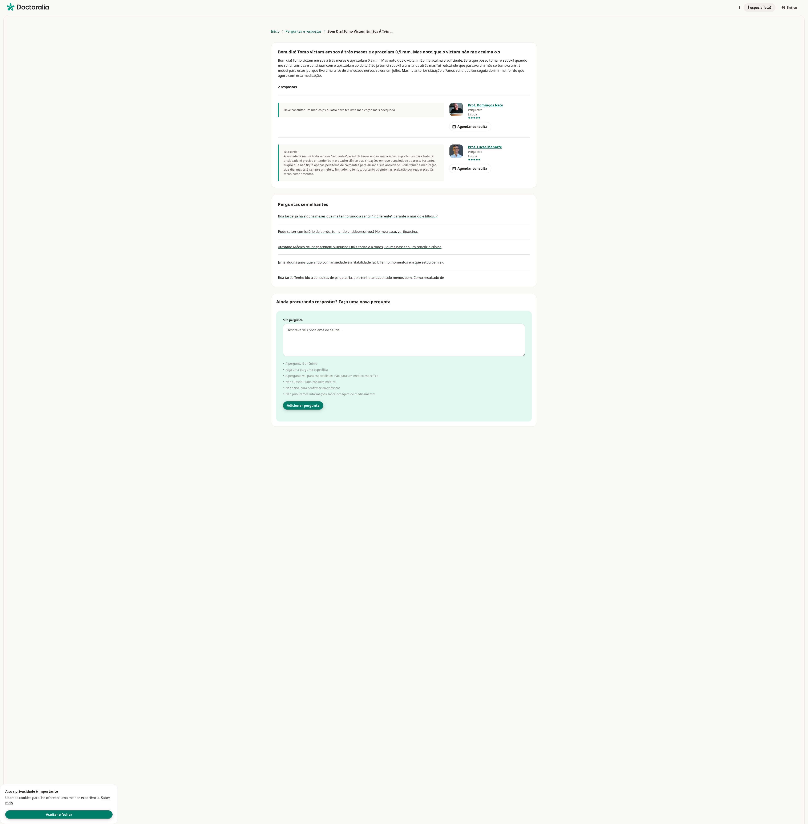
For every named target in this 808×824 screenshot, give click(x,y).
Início (275, 31)
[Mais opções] (739, 7)
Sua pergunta (293, 320)
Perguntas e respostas (304, 31)
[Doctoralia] (28, 7)
